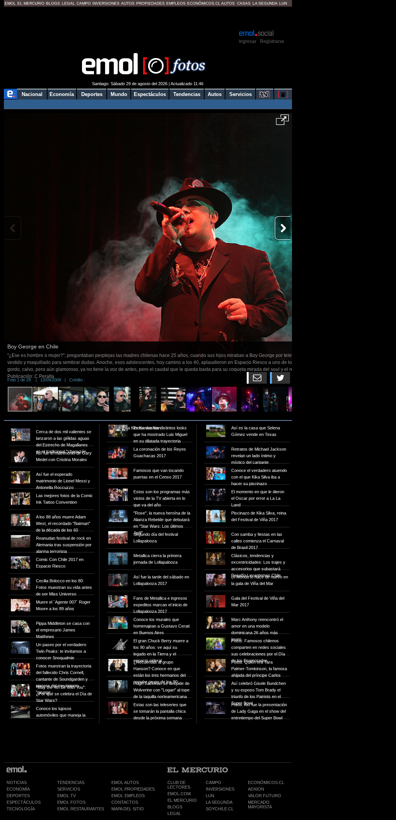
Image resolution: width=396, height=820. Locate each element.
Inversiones (105, 3)
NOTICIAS (17, 782)
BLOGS (174, 807)
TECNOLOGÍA (21, 808)
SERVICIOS (68, 789)
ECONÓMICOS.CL (266, 782)
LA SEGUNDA (219, 802)
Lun (283, 3)
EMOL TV (66, 795)
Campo (84, 3)
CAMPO (213, 782)
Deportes (91, 94)
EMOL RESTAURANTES (80, 808)
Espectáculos (150, 94)
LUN (210, 795)
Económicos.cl (203, 3)
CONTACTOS (124, 802)
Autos (128, 3)
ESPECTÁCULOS (24, 802)
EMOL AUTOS (125, 782)
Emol (10, 3)
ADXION (256, 789)
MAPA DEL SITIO (127, 808)
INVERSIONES (220, 789)
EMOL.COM (179, 793)
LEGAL (174, 813)
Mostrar (148, 17)
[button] (282, 122)
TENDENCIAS (70, 782)
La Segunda (265, 3)
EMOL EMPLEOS (128, 795)
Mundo (119, 94)
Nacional (32, 94)
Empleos (176, 3)
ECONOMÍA (18, 789)
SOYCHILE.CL (220, 808)
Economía (62, 94)
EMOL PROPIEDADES (133, 789)
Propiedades (150, 3)
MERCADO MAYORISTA (260, 804)
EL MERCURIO (182, 800)
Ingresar (247, 41)
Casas (244, 3)
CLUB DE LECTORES (178, 784)
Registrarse (272, 41)
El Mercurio (30, 3)
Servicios (240, 94)
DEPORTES (18, 795)
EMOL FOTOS (71, 802)
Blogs (53, 3)
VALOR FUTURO (264, 795)
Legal (68, 3)
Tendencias (186, 94)
